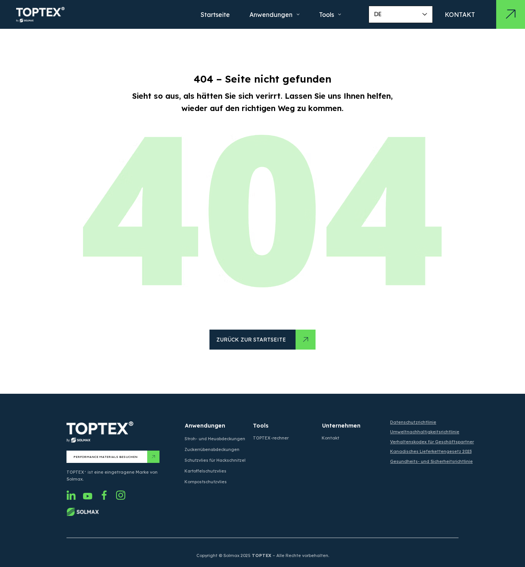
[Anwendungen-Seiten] (298, 14)
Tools (261, 425)
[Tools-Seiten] (339, 14)
